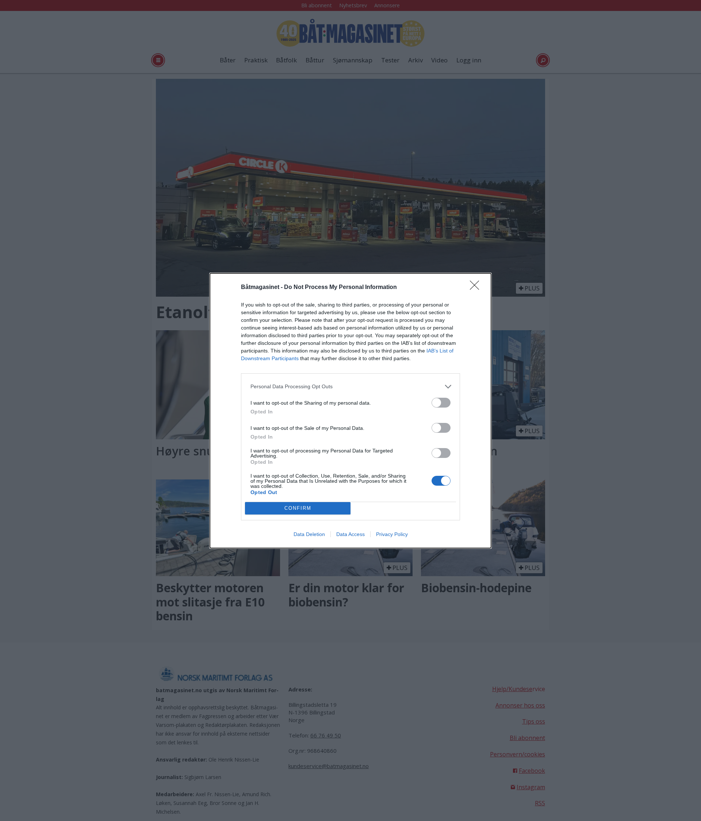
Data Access (350, 534)
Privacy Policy (392, 534)
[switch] (441, 403)
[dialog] (350, 410)
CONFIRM (297, 508)
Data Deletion (309, 534)
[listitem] (350, 386)
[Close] (477, 287)
